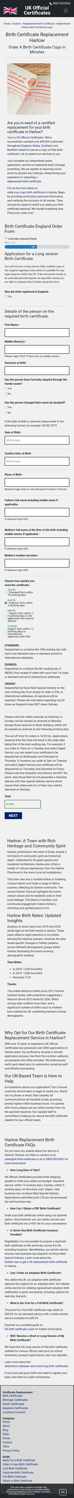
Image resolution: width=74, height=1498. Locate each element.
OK (63, 1492)
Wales (36, 145)
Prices (6, 1438)
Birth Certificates (13, 1395)
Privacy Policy (11, 1450)
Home (7, 23)
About (6, 1426)
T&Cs (6, 1446)
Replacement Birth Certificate (38, 23)
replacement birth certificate (24, 181)
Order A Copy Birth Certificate (20, 1464)
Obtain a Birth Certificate (17, 1480)
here (20, 1377)
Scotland (46, 145)
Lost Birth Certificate (15, 1468)
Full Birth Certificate (14, 1476)
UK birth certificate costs (19, 1329)
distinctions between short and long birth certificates (36, 1366)
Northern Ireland (17, 149)
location (16, 23)
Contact (7, 1442)
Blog (5, 1430)
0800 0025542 (62, 3)
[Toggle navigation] (66, 10)
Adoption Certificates (15, 1408)
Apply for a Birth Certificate (19, 1460)
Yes (10, 296)
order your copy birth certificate (26, 192)
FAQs (33, 1155)
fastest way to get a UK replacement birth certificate (36, 1262)
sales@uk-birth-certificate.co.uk (23, 1159)
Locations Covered (14, 1412)
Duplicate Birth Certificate (18, 1472)
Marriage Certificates (15, 1400)
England (26, 145)
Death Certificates (13, 1404)
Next (13, 816)
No (9, 394)
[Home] (10, 11)
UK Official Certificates (30, 137)
